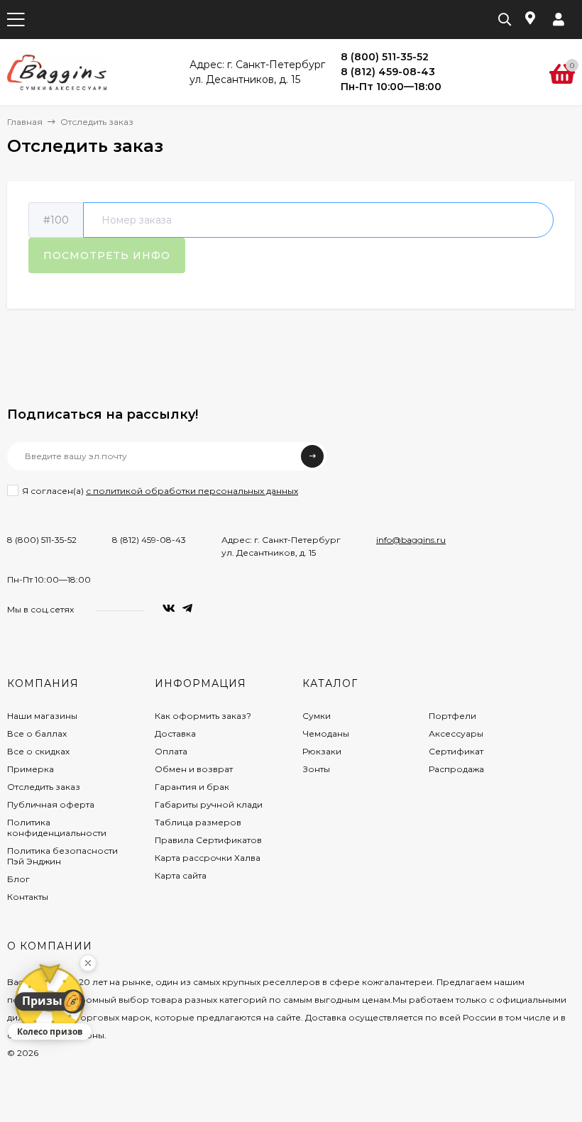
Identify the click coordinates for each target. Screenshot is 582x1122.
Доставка (175, 733)
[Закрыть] (88, 963)
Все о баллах (37, 733)
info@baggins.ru (411, 539)
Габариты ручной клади (209, 804)
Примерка (30, 769)
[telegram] (187, 608)
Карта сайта (181, 875)
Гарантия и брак (192, 786)
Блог (18, 879)
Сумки (316, 715)
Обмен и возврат (194, 769)
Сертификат (456, 751)
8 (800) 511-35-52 (42, 539)
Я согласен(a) (160, 490)
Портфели (452, 715)
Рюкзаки (321, 751)
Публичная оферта (50, 804)
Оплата (171, 751)
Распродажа (456, 769)
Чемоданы (325, 733)
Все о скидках (38, 751)
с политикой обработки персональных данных (192, 490)
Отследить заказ (43, 786)
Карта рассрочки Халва (207, 857)
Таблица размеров (198, 822)
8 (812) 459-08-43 (149, 539)
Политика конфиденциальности (56, 827)
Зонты (316, 769)
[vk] (169, 608)
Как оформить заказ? (203, 715)
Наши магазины (42, 715)
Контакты (27, 896)
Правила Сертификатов (208, 840)
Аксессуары (456, 733)
